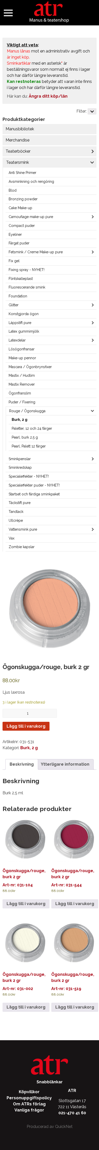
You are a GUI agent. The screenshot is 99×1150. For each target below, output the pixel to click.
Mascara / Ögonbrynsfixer (30, 367)
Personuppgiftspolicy (29, 1097)
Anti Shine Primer (22, 173)
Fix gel (14, 261)
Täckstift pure (19, 503)
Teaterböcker (18, 151)
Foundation (18, 296)
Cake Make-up (20, 208)
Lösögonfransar (22, 349)
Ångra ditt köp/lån (48, 96)
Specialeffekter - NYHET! (29, 476)
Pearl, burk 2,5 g (25, 437)
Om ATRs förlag (29, 1104)
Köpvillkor (29, 1091)
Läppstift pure (20, 323)
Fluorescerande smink (27, 287)
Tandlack (16, 512)
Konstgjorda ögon (24, 314)
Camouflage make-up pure (31, 217)
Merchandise (17, 140)
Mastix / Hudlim (22, 375)
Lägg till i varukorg (26, 726)
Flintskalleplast (21, 279)
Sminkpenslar (20, 459)
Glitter (14, 305)
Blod (12, 190)
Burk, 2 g (19, 420)
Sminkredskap (20, 467)
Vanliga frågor (29, 1110)
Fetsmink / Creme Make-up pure (36, 252)
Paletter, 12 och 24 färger (32, 428)
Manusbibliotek (20, 129)
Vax (11, 538)
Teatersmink (17, 162)
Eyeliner (15, 234)
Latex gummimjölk (24, 331)
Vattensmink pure (23, 529)
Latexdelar (17, 340)
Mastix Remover (22, 384)
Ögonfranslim (20, 393)
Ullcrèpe (16, 520)
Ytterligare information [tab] (65, 764)
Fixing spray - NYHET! (26, 270)
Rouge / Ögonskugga (27, 411)
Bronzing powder (23, 199)
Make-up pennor (22, 358)
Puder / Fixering (22, 402)
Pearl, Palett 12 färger (29, 446)
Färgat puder (19, 243)
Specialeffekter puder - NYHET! (34, 485)
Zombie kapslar (22, 547)
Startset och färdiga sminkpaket (34, 494)
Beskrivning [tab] (22, 764)
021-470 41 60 (72, 1112)
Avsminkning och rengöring (31, 181)
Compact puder (22, 226)
